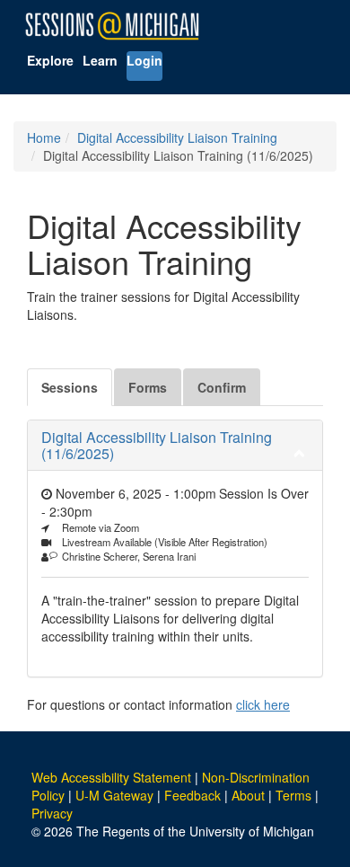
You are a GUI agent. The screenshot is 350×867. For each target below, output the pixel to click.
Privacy (52, 813)
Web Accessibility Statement (111, 777)
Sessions (69, 387)
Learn (100, 60)
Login (144, 60)
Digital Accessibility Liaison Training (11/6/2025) (156, 445)
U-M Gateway (114, 795)
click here (263, 704)
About (248, 795)
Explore (50, 60)
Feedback (192, 795)
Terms (293, 795)
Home (44, 137)
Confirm (221, 387)
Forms (147, 387)
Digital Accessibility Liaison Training (177, 137)
